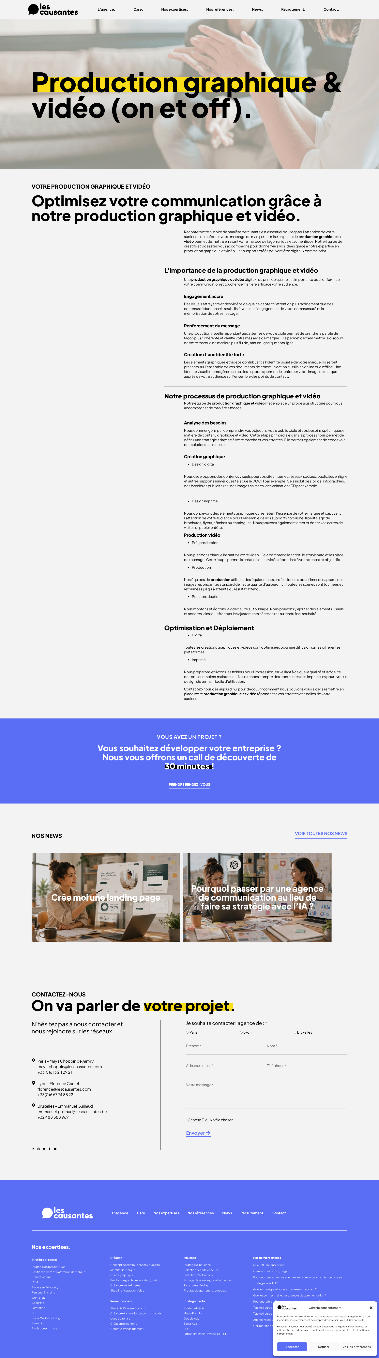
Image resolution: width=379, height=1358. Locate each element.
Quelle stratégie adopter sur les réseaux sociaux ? (285, 1289)
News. (257, 9)
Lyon (247, 1032)
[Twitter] (44, 1148)
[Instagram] (38, 1148)
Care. (138, 9)
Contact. (331, 9)
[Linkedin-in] (33, 1148)
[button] (371, 1308)
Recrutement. (293, 9)
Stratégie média (194, 1301)
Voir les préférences (357, 1347)
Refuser (323, 1347)
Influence (190, 1257)
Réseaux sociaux (121, 1301)
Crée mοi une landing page (270, 1271)
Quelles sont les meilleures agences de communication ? (289, 1295)
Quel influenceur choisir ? (269, 1265)
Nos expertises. (174, 9)
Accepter (292, 1347)
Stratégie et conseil (44, 1259)
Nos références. (220, 9)
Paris (193, 1032)
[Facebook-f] (49, 1148)
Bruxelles (304, 1032)
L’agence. (106, 9)
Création (116, 1257)
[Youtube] (55, 1148)
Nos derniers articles (267, 1257)
